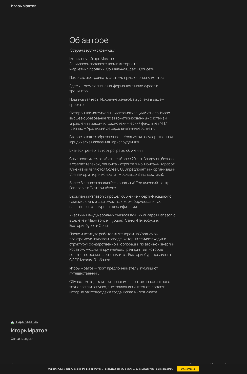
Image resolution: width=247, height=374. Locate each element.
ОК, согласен (188, 369)
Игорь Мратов (23, 5)
